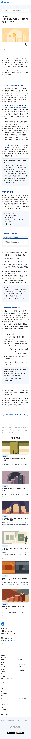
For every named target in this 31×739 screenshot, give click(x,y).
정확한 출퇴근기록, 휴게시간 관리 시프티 (15, 414)
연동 (2, 673)
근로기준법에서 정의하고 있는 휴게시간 (16, 107)
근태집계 (3, 669)
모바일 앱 (3, 676)
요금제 (2, 682)
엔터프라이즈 (19, 655)
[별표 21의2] (14, 378)
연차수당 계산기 (4, 709)
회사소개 (18, 691)
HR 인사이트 (5, 456)
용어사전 (3, 695)
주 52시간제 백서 (20, 670)
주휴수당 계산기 (4, 705)
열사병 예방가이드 (7, 147)
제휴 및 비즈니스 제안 (21, 698)
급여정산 (3, 671)
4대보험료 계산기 (4, 714)
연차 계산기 (3, 707)
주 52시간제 (19, 659)
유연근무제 (19, 662)
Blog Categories (15, 7)
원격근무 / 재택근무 (21, 664)
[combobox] (15, 10)
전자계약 (3, 666)
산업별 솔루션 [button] (19, 676)
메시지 (2, 664)
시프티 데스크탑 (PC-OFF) (6, 678)
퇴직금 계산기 (4, 712)
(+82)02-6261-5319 (11, 640)
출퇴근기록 (3, 657)
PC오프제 (19, 666)
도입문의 (18, 696)
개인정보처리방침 (20, 703)
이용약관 (18, 700)
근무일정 (3, 655)
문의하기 (6, 637)
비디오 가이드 (4, 693)
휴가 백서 (19, 673)
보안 (2, 698)
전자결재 (3, 662)
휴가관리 (3, 659)
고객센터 (3, 691)
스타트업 (18, 657)
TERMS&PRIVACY (10, 720)
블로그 (18, 693)
